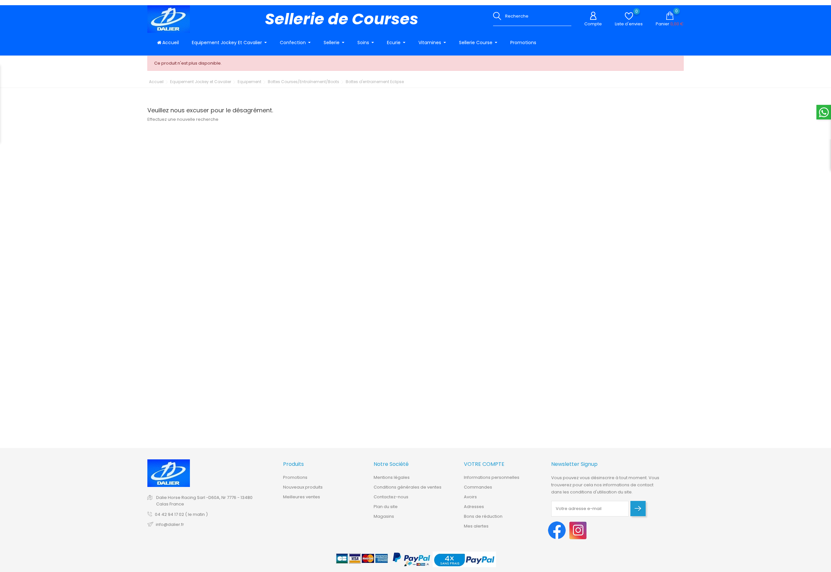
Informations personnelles (491, 477)
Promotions (295, 477)
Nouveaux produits (303, 487)
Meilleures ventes (301, 497)
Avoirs (470, 497)
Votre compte (484, 464)
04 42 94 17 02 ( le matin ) (181, 514)
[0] (629, 16)
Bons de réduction (483, 516)
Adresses (474, 507)
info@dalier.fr (170, 524)
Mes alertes (476, 526)
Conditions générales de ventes (407, 487)
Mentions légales (392, 477)
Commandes (478, 487)
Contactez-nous (391, 497)
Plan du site (386, 507)
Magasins (384, 516)
